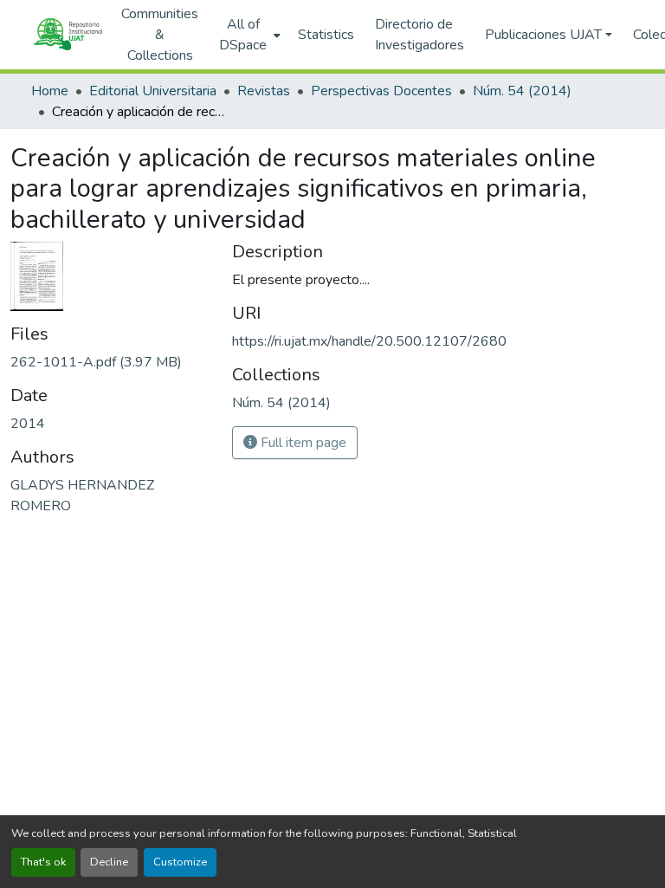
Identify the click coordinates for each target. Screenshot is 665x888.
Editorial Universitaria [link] (152, 90)
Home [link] (49, 90)
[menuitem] (248, 34)
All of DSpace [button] (243, 35)
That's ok (43, 862)
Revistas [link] (263, 90)
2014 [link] (27, 423)
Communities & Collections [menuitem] (159, 34)
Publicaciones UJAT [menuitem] (543, 34)
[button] (67, 34)
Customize (180, 862)
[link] (110, 362)
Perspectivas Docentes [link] (381, 90)
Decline (109, 862)
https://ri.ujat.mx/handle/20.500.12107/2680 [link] (369, 341)
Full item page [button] (301, 442)
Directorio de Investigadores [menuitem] (419, 35)
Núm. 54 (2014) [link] (522, 90)
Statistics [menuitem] (326, 34)
